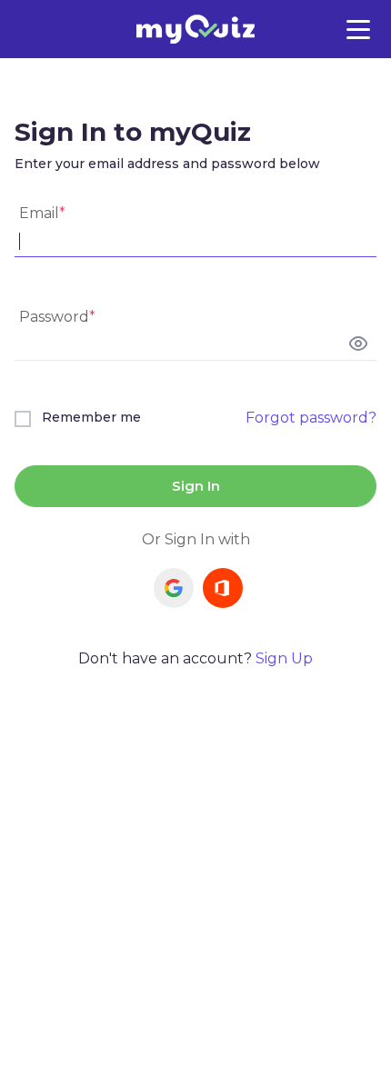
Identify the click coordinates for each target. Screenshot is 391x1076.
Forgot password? (311, 417)
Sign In (196, 485)
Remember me (91, 417)
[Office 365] (223, 588)
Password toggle (358, 343)
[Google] (174, 588)
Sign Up (284, 658)
